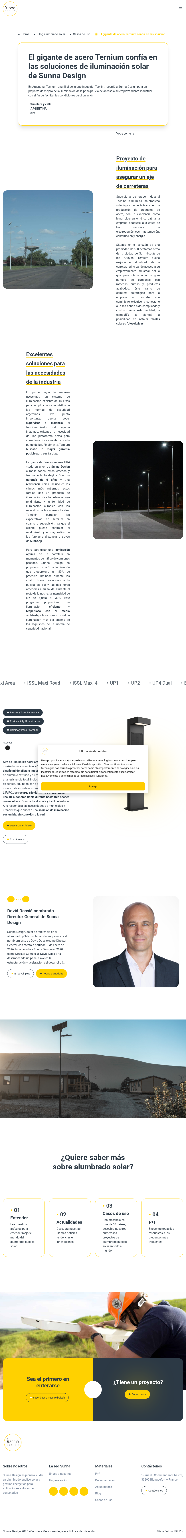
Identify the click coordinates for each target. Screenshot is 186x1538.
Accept (93, 786)
